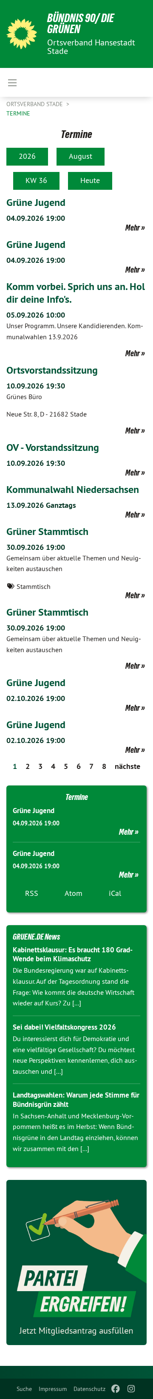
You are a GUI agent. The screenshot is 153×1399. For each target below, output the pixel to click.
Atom (73, 893)
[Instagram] (131, 1389)
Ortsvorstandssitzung (52, 370)
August (80, 156)
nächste (127, 766)
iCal (115, 893)
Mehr (132, 227)
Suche (24, 1389)
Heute (90, 180)
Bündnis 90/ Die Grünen (80, 23)
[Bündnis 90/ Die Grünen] (21, 34)
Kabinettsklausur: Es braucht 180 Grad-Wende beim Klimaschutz (73, 954)
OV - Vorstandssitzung (52, 447)
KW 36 (36, 180)
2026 (27, 156)
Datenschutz (89, 1389)
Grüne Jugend (35, 202)
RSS (31, 893)
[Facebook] (115, 1389)
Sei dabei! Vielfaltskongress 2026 (64, 1027)
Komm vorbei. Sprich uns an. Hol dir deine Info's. (75, 293)
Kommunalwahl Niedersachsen (72, 489)
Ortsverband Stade (35, 104)
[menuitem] (24, 1389)
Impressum (53, 1389)
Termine (18, 113)
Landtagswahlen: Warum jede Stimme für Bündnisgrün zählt (76, 1099)
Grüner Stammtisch (47, 531)
